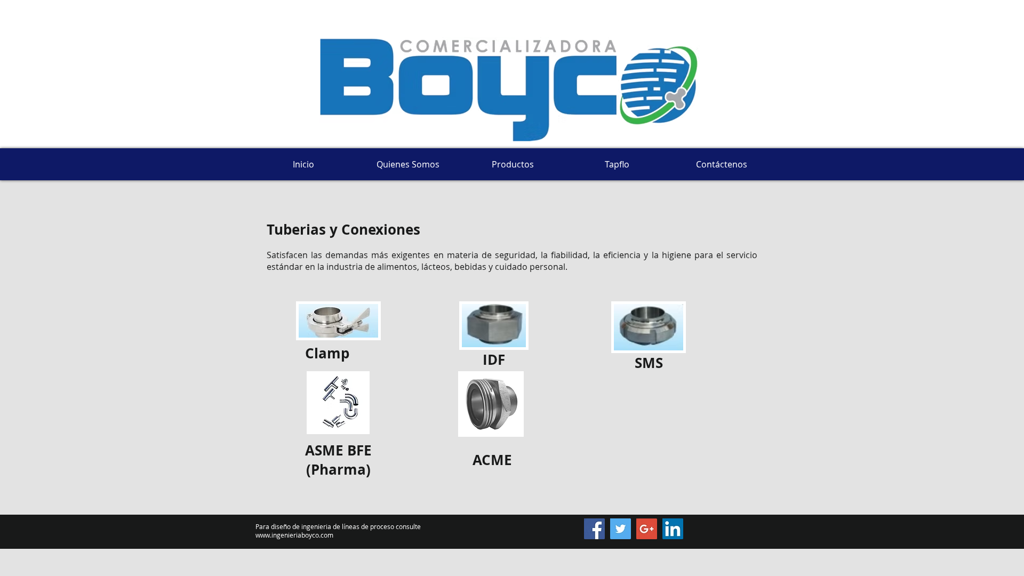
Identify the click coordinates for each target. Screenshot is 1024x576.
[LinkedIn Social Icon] (672, 528)
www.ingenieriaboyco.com (294, 535)
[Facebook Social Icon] (594, 528)
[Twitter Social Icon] (620, 528)
